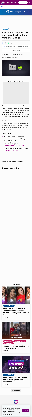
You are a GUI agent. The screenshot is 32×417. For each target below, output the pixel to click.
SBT (10, 161)
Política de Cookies (14, 409)
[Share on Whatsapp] (8, 43)
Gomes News (11, 7)
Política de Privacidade (9, 411)
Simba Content (17, 161)
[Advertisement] (16, 20)
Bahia (5, 7)
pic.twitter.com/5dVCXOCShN (14, 145)
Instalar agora (22, 2)
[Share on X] (6, 43)
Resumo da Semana (20, 341)
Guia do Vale (24, 7)
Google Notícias (17, 50)
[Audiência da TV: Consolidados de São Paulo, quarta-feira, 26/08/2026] (16, 364)
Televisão (5, 29)
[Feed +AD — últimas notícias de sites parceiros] (2, 7)
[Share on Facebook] (3, 43)
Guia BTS (18, 7)
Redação (8, 54)
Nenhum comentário (6, 56)
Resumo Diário (8, 343)
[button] (25, 410)
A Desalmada (7, 341)
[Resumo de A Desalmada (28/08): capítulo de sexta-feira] (16, 330)
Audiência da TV (8, 305)
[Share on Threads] (11, 43)
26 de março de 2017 (11, 150)
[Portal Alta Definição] (16, 401)
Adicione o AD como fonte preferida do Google (17, 46)
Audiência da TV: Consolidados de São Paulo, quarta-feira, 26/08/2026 (15, 380)
